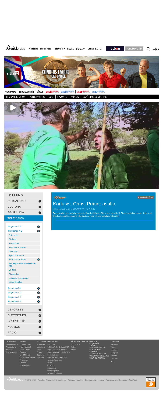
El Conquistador (15, 97)
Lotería (93, 352)
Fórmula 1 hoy (53, 355)
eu (153, 49)
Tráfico (93, 345)
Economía (41, 347)
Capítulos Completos (95, 97)
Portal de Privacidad (46, 380)
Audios (73, 350)
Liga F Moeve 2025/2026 (57, 350)
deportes (15, 309)
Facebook (114, 344)
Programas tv (11, 347)
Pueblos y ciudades (99, 356)
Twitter (113, 347)
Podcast (23, 363)
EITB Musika (25, 355)
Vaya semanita (11, 352)
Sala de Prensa (97, 358)
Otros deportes (53, 371)
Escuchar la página (145, 197)
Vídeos (40, 92)
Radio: (23, 342)
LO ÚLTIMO (15, 195)
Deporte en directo (54, 373)
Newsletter (115, 342)
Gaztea (23, 352)
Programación (26, 92)
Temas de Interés (97, 354)
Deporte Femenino (54, 360)
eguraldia (15, 212)
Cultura (39, 352)
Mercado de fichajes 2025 (57, 357)
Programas (10, 92)
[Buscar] (148, 49)
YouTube (114, 358)
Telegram (114, 353)
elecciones (16, 315)
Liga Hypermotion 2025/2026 (58, 352)
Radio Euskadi (25, 347)
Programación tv (12, 344)
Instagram (114, 350)
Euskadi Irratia (25, 344)
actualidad (16, 201)
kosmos (13, 326)
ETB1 (52, 91)
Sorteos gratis (97, 347)
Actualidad (41, 344)
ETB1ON (77, 91)
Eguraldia (40, 357)
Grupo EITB (16, 321)
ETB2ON (92, 91)
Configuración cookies (94, 380)
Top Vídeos (75, 344)
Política (39, 350)
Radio (12, 332)
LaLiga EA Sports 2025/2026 (58, 347)
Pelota (49, 363)
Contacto (123, 380)
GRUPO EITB (134, 48)
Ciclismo (50, 365)
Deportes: (52, 342)
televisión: (11, 342)
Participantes (37, 97)
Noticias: (41, 342)
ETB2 (67, 91)
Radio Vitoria (25, 350)
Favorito (62, 97)
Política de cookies (75, 380)
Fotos (73, 347)
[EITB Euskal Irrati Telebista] (15, 47)
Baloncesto (51, 368)
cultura (14, 206)
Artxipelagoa (24, 365)
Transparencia (111, 380)
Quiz (51, 97)
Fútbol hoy (51, 344)
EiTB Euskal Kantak (27, 357)
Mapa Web (132, 380)
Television (15, 218)
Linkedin (114, 356)
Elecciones (95, 350)
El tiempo (94, 343)
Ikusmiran (40, 355)
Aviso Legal (61, 380)
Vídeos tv (9, 350)
